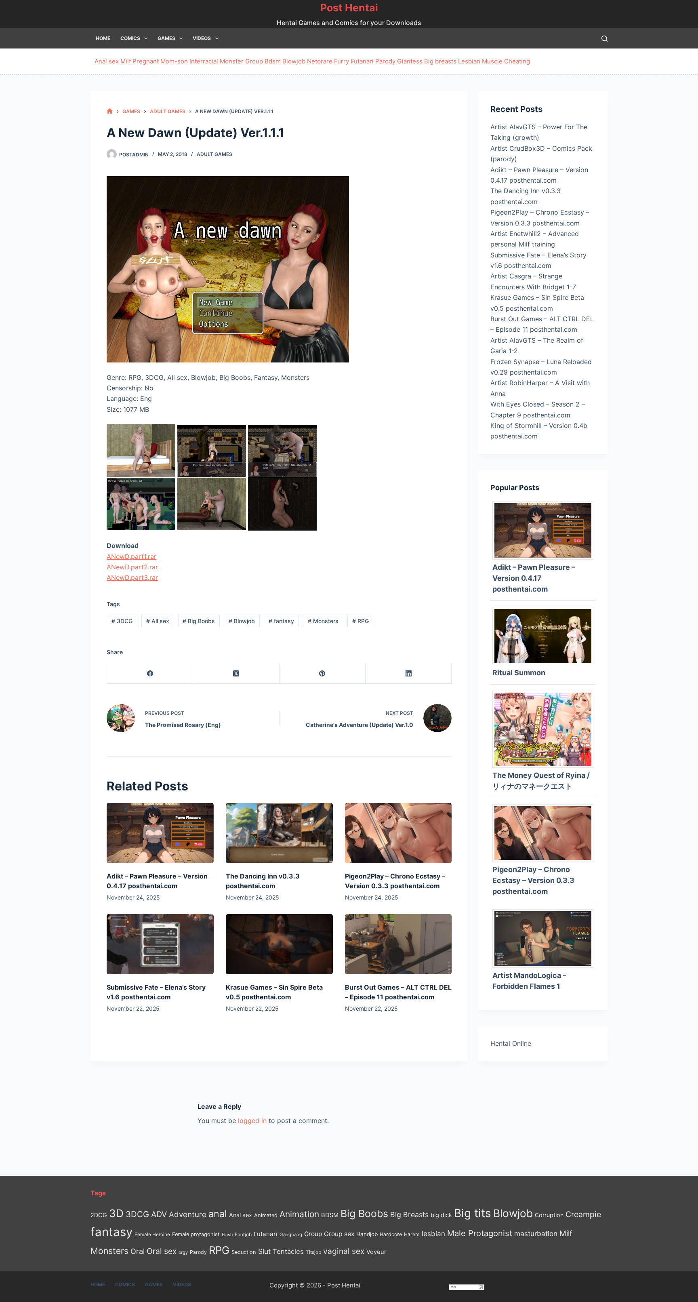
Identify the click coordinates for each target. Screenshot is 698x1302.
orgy (183, 1252)
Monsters (323, 620)
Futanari (362, 61)
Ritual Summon (518, 672)
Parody (385, 61)
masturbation (535, 1233)
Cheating (517, 61)
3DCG (121, 620)
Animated (266, 1215)
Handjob (367, 1234)
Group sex (339, 1234)
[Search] (604, 39)
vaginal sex (343, 1251)
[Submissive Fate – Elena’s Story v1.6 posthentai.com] (160, 944)
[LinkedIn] (409, 673)
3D (116, 1213)
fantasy (281, 620)
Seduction (243, 1252)
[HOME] (110, 111)
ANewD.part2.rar (132, 567)
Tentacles (288, 1251)
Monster (232, 61)
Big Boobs (199, 620)
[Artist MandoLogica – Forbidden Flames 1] (545, 938)
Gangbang (291, 1234)
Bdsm (273, 61)
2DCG (98, 1214)
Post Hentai (349, 8)
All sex (157, 620)
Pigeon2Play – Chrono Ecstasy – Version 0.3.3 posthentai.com (533, 880)
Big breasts (440, 61)
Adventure (187, 1214)
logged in (252, 1121)
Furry (341, 61)
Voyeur (376, 1252)
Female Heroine (152, 1234)
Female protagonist (196, 1234)
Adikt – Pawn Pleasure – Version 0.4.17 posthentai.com (533, 578)
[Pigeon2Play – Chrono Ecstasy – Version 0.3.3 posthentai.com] (398, 833)
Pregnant (145, 61)
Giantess (410, 61)
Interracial (203, 61)
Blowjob (293, 61)
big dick (441, 1214)
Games (166, 38)
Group (254, 61)
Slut (264, 1251)
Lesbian (469, 61)
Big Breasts (409, 1214)
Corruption (549, 1214)
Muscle (492, 61)
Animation (299, 1214)
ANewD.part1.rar (131, 556)
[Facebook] (150, 673)
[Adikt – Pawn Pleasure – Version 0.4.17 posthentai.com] (160, 833)
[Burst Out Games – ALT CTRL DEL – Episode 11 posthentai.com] (398, 944)
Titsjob (313, 1252)
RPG (360, 620)
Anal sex (107, 61)
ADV (159, 1214)
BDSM (329, 1215)
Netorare (319, 61)
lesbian (433, 1233)
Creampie (583, 1214)
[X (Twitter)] (236, 673)
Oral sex (162, 1251)
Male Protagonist (479, 1233)
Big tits (472, 1213)
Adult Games (214, 154)
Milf (125, 61)
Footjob (243, 1234)
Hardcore (391, 1234)
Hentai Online (510, 1043)
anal (217, 1214)
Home (103, 38)
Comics (130, 38)
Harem (412, 1234)
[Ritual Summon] (545, 635)
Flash (227, 1234)
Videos (202, 38)
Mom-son (174, 61)
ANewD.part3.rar (132, 577)
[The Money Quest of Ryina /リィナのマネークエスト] (545, 729)
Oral (137, 1251)
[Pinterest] (323, 673)
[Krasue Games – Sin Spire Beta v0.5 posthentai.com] (279, 944)
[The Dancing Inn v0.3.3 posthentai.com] (279, 833)
